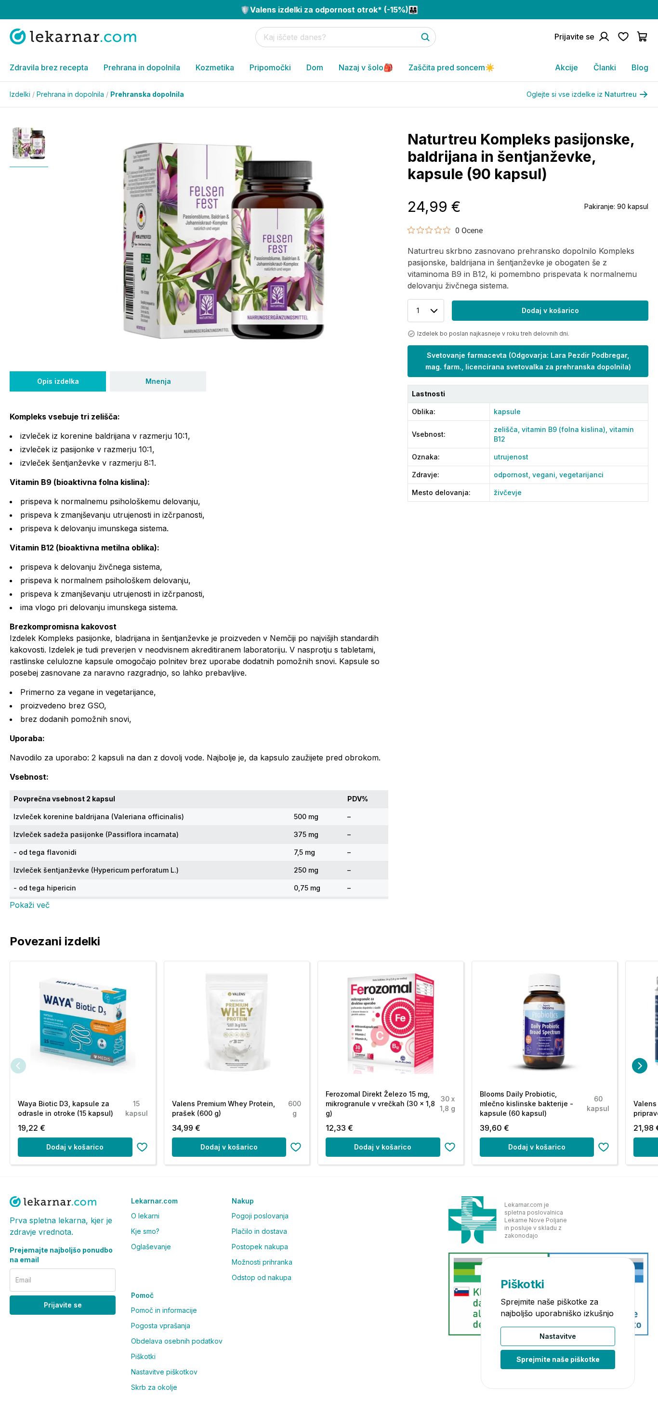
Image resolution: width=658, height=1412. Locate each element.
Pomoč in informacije (164, 1310)
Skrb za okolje (154, 1387)
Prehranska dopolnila (147, 94)
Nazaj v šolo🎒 (366, 67)
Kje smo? (145, 1231)
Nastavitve (558, 1336)
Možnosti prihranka (262, 1262)
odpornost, (513, 475)
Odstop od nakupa (261, 1277)
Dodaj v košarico (550, 310)
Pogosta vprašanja (160, 1325)
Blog (640, 67)
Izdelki (22, 94)
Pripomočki (270, 67)
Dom (314, 67)
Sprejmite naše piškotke (558, 1359)
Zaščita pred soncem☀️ (451, 67)
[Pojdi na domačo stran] (73, 36)
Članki (604, 67)
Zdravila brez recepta (49, 67)
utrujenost (511, 457)
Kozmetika (215, 67)
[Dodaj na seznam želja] (142, 1147)
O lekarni (145, 1216)
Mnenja (158, 381)
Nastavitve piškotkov (164, 1372)
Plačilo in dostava (259, 1231)
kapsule (507, 411)
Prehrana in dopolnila (142, 67)
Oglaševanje (151, 1246)
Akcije (566, 67)
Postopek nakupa (260, 1246)
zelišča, (508, 429)
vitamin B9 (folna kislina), (565, 429)
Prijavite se (63, 1305)
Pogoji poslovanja (260, 1216)
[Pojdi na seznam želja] (623, 36)
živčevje (508, 492)
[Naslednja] (639, 1065)
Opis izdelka (58, 381)
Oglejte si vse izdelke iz (581, 94)
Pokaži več (30, 905)
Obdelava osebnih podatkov (177, 1341)
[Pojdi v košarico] (642, 36)
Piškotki (143, 1356)
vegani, (545, 475)
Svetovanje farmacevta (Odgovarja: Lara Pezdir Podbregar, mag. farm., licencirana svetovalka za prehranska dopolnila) (528, 361)
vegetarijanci (581, 475)
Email (23, 1280)
